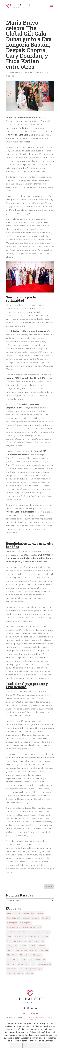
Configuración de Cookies (36, 1045)
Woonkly (29, 973)
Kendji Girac (12, 946)
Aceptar (15, 1045)
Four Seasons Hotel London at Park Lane (24, 927)
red (27, 964)
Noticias (10, 76)
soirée (21, 969)
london (23, 946)
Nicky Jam (37, 955)
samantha (11, 969)
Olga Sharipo (12, 959)
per (44, 959)
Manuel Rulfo (21, 950)
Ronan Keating (44, 964)
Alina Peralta (29, 913)
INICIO (25, 1014)
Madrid (10, 950)
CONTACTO (33, 1014)
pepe (38, 959)
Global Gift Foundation (21, 72)
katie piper (39, 941)
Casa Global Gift (13, 918)
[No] (56, 1035)
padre (23, 959)
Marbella (34, 950)
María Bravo (12, 955)
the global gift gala (34, 969)
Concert (35, 918)
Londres (41, 946)
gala (48, 932)
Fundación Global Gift (16, 932)
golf (30, 941)
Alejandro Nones (14, 913)
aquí (53, 1032)
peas (31, 959)
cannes (40, 913)
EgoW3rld (46, 918)
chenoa (26, 918)
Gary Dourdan (20, 936)
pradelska (11, 964)
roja (33, 964)
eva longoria (12, 923)
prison (20, 964)
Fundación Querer (36, 932)
